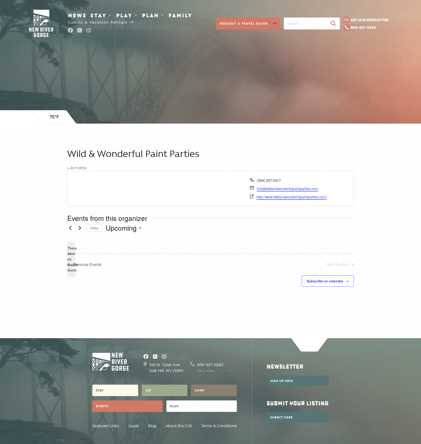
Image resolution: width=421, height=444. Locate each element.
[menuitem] (77, 15)
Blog (152, 426)
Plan (150, 15)
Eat (148, 390)
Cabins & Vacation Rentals (98, 22)
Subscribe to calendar (325, 281)
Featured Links (105, 426)
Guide (133, 426)
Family (180, 15)
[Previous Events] (70, 228)
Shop (199, 390)
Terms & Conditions (219, 426)
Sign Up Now (281, 381)
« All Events (76, 168)
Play (124, 15)
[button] (333, 23)
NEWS (77, 15)
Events (102, 406)
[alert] (71, 259)
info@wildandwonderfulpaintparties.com (287, 188)
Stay (98, 15)
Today (94, 228)
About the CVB (178, 426)
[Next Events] (80, 228)
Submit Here (281, 417)
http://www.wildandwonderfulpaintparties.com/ (292, 196)
